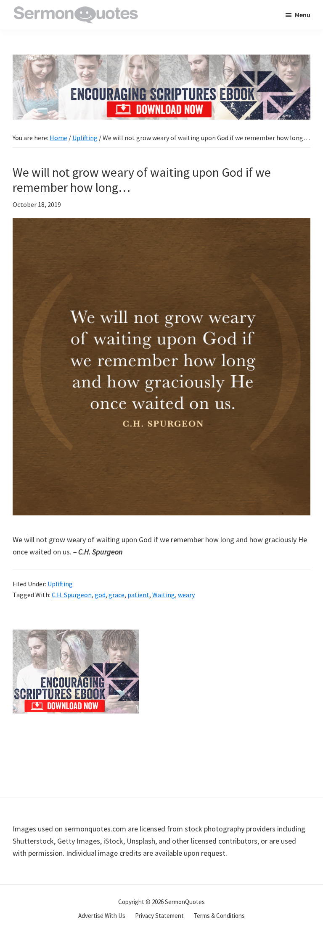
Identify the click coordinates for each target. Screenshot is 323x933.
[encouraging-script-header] (161, 60)
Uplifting (60, 584)
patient (138, 595)
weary (186, 595)
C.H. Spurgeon (72, 595)
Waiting (163, 595)
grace (116, 595)
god (100, 595)
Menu (302, 14)
